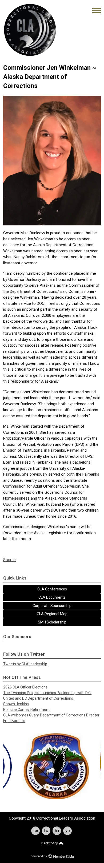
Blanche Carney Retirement (26, 709)
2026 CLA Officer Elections (25, 687)
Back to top (50, 843)
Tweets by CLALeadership (25, 664)
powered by (39, 856)
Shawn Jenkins (16, 704)
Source (9, 559)
